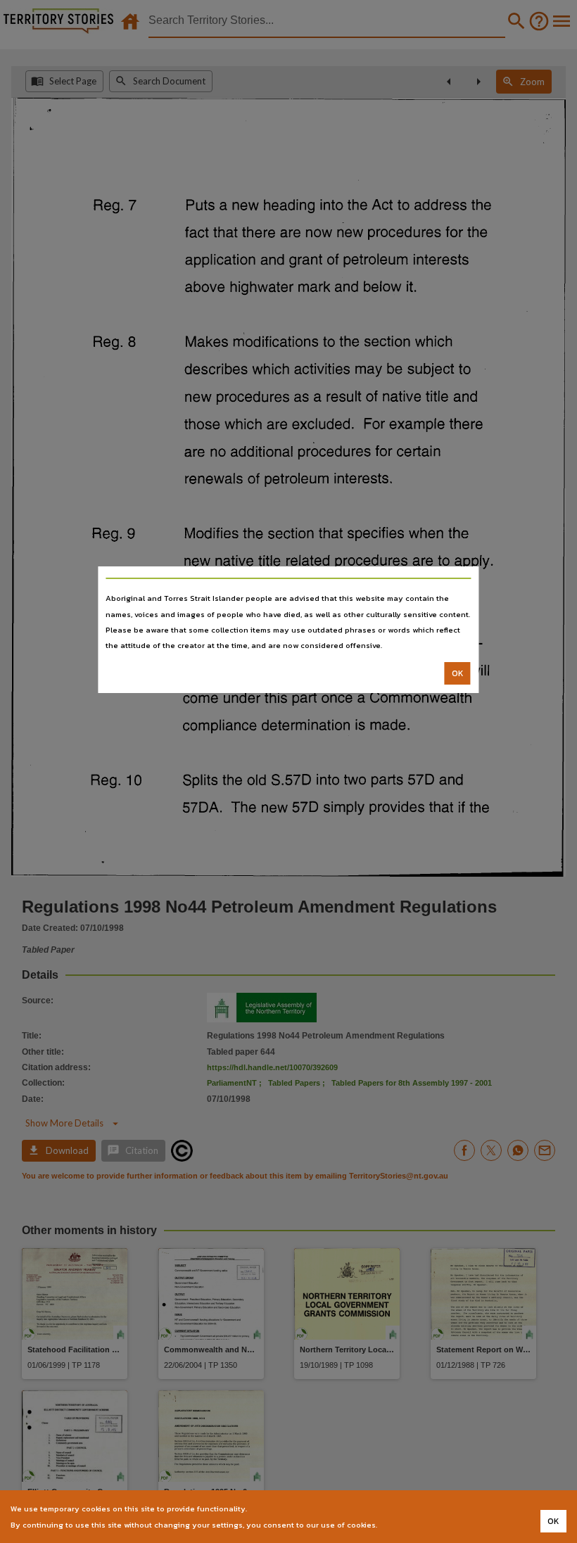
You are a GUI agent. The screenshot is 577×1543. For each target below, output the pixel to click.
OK (458, 673)
